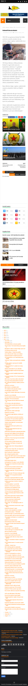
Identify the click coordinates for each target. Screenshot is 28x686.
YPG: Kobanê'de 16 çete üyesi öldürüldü (13, 579)
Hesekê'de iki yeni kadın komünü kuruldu (13, 466)
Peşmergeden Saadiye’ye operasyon (13, 607)
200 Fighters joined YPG (9, 158)
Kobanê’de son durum (9, 385)
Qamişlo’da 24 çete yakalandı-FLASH (12, 487)
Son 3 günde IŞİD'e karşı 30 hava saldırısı (13, 548)
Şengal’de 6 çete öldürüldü (10, 395)
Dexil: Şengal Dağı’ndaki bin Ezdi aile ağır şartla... (15, 556)
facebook (22, 174)
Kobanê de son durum (9, 412)
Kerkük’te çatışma (8, 526)
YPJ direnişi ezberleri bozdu (11, 350)
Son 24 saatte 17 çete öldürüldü (11, 528)
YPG (14, 27)
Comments (20, 264)
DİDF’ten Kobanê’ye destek (10, 531)
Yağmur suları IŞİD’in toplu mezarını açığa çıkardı (15, 455)
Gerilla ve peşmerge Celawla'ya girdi (12, 499)
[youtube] (20, 1)
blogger (12, 174)
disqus (17, 174)
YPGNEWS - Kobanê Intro (10, 545)
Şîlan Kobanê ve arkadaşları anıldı (12, 387)
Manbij (5, 140)
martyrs (5, 127)
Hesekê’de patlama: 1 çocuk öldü (12, 484)
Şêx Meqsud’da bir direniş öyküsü (11, 318)
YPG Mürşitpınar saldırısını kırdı (11, 390)
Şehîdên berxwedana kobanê (11, 520)
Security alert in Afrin (5, 636)
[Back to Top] (14, 682)
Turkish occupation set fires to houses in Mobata (11, 632)
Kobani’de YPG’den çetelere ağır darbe (13, 588)
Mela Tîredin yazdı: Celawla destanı (12, 452)
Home (4, 27)
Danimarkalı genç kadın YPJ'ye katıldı (12, 521)
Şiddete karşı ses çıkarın (10, 577)
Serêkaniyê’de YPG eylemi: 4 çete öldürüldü (14, 462)
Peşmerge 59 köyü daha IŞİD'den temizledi (14, 380)
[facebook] (22, 1)
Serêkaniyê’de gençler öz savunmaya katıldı (14, 569)
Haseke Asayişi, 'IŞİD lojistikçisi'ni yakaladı (13, 235)
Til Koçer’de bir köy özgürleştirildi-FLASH (14, 491)
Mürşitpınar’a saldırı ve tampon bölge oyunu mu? (15, 348)
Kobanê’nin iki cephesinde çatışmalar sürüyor (14, 479)
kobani (11, 27)
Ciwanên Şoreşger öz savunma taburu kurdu (14, 513)
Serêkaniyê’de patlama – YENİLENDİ (12, 511)
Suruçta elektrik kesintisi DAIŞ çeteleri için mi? (15, 397)
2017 (5, 334)
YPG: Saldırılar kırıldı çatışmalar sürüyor (13, 388)
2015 (5, 337)
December (7, 340)
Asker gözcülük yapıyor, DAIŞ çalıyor (12, 593)
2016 (5, 335)
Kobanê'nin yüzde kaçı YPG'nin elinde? (13, 587)
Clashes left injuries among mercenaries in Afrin (11, 634)
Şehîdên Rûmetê (8, 424)
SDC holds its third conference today (9, 630)
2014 (5, 339)
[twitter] (18, 1)
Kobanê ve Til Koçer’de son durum (12, 485)
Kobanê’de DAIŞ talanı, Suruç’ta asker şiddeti (14, 602)
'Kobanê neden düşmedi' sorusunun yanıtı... (14, 422)
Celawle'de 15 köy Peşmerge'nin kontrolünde (14, 437)
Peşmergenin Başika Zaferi (10, 460)
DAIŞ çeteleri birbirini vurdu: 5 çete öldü (13, 567)
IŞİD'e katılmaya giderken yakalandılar (13, 547)
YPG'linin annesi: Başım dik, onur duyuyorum (14, 448)
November (7, 342)
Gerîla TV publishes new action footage (9, 637)
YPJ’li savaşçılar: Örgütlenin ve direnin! (13, 555)
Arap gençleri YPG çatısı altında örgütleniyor (14, 418)
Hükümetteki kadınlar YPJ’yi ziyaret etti (13, 562)
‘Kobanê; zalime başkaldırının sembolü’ (13, 510)
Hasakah (5, 155)
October (7, 612)
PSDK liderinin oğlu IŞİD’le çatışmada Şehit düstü (15, 431)
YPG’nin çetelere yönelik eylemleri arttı (13, 441)
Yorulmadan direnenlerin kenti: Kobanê (13, 420)
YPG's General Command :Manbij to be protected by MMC (13, 142)
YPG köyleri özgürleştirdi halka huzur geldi (14, 477)
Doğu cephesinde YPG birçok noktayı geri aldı (14, 473)
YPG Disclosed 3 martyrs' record (11, 129)
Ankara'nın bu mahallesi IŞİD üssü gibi (13, 580)
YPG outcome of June (8, 301)
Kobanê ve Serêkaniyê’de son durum (13, 553)
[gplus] (26, 1)
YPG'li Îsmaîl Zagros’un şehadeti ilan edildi (14, 529)
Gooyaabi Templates (22, 684)
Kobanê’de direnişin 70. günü (11, 508)
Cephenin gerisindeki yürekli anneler (13, 535)
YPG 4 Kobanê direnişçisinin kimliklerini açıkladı (15, 563)
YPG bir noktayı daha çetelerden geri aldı (13, 571)
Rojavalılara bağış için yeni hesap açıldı (13, 560)
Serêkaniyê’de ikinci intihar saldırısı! (12, 497)
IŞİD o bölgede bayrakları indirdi (11, 454)
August (6, 615)
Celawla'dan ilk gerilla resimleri (11, 450)
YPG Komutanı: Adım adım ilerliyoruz (12, 403)
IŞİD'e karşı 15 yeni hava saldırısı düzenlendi (14, 379)
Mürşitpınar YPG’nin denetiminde (12, 398)
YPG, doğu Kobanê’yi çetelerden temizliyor (14, 417)
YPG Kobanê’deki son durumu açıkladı (13, 344)
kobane (7, 27)
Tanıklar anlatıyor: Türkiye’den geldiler (13, 352)
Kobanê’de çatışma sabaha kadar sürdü (13, 565)
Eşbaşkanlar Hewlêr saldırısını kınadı (12, 585)
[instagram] (24, 1)
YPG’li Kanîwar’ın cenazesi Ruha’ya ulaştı (13, 558)
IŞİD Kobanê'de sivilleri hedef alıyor (12, 410)
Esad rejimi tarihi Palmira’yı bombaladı (13, 468)
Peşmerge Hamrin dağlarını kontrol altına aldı (14, 433)
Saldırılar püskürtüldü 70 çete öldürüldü (13, 368)
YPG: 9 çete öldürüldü (14, 250)
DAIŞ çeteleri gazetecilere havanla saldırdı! (14, 495)
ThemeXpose (9, 684)
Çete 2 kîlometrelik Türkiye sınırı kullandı (13, 353)
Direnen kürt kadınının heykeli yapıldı (12, 595)
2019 (5, 330)
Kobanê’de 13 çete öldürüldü (11, 533)
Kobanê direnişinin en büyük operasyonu (13, 355)
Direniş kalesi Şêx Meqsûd (16, 244)
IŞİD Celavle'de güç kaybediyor (11, 500)
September (7, 614)
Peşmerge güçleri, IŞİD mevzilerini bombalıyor (15, 515)
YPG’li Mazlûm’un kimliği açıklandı (12, 489)
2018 (5, 332)
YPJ (7, 264)
